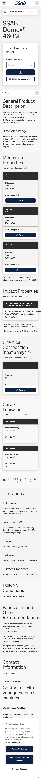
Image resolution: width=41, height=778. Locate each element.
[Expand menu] (37, 93)
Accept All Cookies (19, 749)
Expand (22, 200)
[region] (19, 748)
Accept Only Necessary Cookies (19, 759)
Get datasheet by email (21, 79)
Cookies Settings (19, 769)
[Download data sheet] (20, 72)
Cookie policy (16, 742)
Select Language (14, 60)
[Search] (4, 3)
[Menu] (37, 3)
